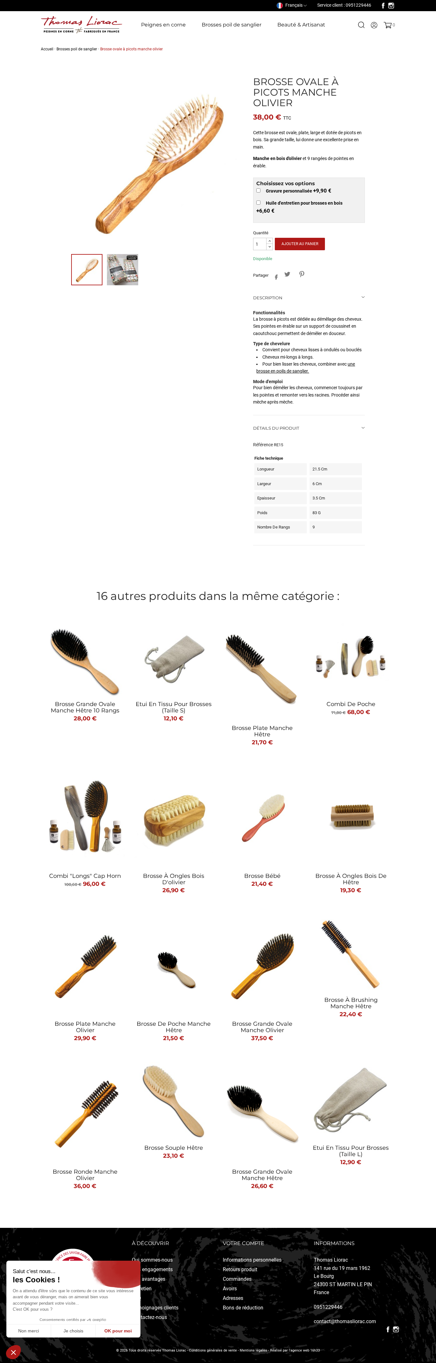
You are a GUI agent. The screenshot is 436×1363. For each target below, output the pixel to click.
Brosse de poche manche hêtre (174, 1027)
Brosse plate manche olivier (85, 1027)
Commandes (237, 1279)
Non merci (28, 1330)
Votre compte (243, 1243)
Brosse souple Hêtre (173, 1147)
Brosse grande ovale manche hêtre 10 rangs (85, 707)
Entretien (142, 1289)
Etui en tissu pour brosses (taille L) (351, 1151)
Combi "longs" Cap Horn (85, 875)
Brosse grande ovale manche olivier (262, 1027)
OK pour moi (118, 1330)
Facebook (383, 6)
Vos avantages (148, 1279)
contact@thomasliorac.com (345, 1321)
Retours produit (240, 1269)
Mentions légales (253, 1350)
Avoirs (230, 1289)
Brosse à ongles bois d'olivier (173, 879)
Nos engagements (152, 1269)
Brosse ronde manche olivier (85, 1175)
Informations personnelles (252, 1260)
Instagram (391, 6)
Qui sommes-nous (152, 1260)
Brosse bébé (262, 875)
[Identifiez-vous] (374, 24)
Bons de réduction (243, 1308)
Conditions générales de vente (213, 1350)
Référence (263, 444)
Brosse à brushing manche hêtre (351, 1003)
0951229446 (328, 1307)
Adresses (233, 1298)
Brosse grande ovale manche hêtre (262, 1175)
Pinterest (301, 274)
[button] (13, 1352)
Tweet (287, 274)
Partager (275, 276)
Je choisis (73, 1330)
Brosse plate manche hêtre (262, 731)
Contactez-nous (149, 1317)
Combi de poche (351, 704)
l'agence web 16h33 (304, 1350)
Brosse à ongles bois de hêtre (351, 879)
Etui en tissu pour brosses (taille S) (174, 707)
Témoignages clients (155, 1308)
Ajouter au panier (300, 244)
